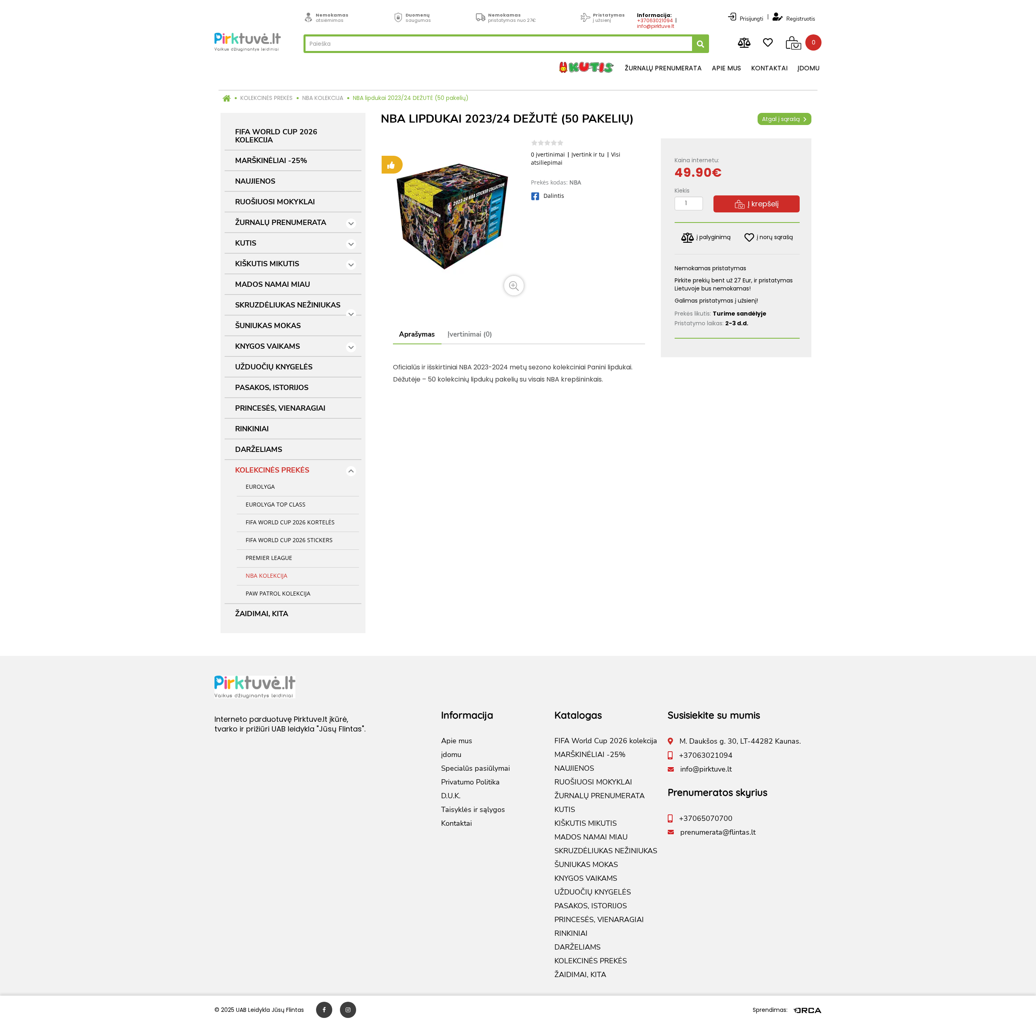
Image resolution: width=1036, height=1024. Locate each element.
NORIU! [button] (586, 547)
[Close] (646, 438)
